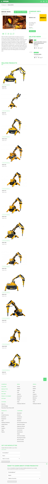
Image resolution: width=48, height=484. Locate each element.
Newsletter (4, 389)
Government (19, 430)
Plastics (18, 388)
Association (19, 413)
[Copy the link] (13, 34)
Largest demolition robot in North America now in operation (40, 43)
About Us (3, 391)
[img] (31, 41)
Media (18, 433)
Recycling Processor (21, 437)
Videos (34, 384)
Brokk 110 (4, 112)
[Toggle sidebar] (1, 1)
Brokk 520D (4, 346)
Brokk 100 (4, 86)
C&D (18, 392)
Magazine (3, 386)
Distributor (19, 418)
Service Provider (20, 439)
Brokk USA (4, 14)
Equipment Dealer (21, 424)
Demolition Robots (5, 9)
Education (19, 420)
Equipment (36, 52)
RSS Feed (3, 393)
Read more (32, 31)
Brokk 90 (4, 372)
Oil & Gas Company (21, 435)
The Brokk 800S (37, 54)
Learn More (3, 449)
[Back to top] (45, 379)
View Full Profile (20, 12)
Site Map (3, 398)
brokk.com (31, 28)
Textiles (18, 399)
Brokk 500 (4, 320)
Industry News (4, 424)
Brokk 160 (4, 164)
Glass (18, 401)
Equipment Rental (21, 426)
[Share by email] (3, 34)
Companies (19, 410)
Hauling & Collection (21, 403)
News (18, 384)
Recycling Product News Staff (7, 407)
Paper (18, 390)
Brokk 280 (4, 242)
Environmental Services (22, 422)
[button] (26, 22)
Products (3, 5)
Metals (18, 386)
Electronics (19, 396)
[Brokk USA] (43, 17)
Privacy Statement (6, 396)
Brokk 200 (4, 216)
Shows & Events (20, 441)
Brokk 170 (4, 190)
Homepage (3, 384)
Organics (19, 394)
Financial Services (20, 428)
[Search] (46, 1)
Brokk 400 (4, 294)
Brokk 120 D (4, 138)
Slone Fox (3, 404)
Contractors (19, 416)
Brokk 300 (4, 268)
